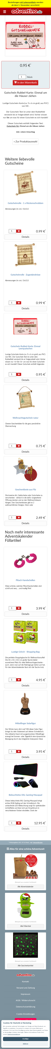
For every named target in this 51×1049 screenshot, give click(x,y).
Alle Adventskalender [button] (25, 887)
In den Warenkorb (27, 82)
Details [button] (25, 237)
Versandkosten (38, 842)
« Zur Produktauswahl (25, 141)
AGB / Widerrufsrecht (25, 1000)
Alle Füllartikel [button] (25, 926)
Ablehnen (25, 1044)
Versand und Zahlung (25, 988)
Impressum (25, 994)
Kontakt (25, 982)
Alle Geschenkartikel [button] (25, 966)
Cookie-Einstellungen (25, 1014)
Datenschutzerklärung (14, 1034)
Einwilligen (26, 1039)
